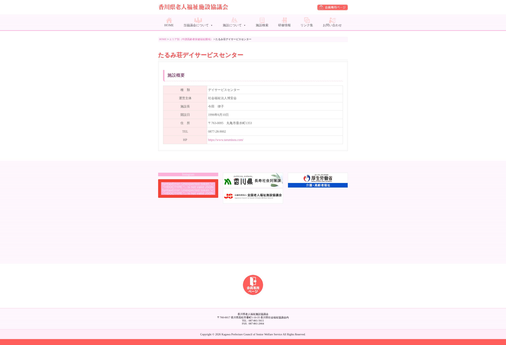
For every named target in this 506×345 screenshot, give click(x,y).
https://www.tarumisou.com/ (225, 139)
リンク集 (306, 25)
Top (496, 335)
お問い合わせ (332, 25)
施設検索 (262, 25)
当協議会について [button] (196, 25)
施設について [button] (232, 25)
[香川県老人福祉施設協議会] (193, 8)
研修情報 (284, 25)
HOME (169, 25)
